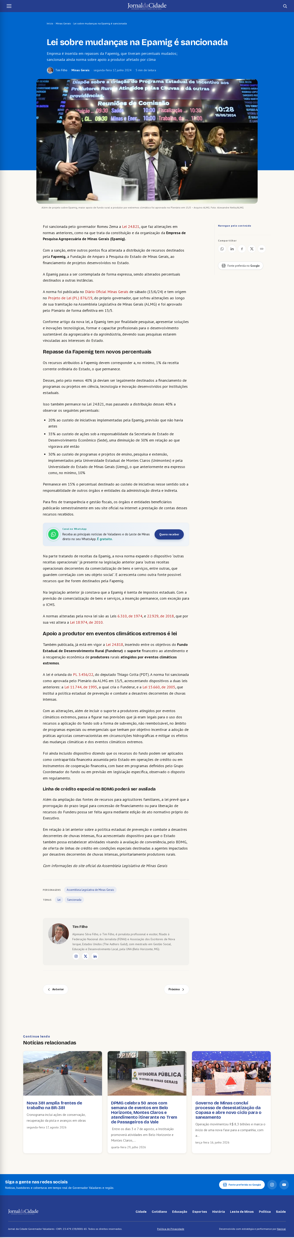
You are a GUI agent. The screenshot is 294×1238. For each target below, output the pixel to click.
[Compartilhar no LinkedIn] (232, 249)
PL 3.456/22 (83, 674)
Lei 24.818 (114, 644)
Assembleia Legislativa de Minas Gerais (90, 890)
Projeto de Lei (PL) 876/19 (70, 297)
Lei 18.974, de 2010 (86, 622)
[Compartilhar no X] (252, 249)
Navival (281, 1228)
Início (50, 23)
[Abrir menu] (9, 6)
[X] (85, 956)
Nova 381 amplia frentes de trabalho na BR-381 (54, 1105)
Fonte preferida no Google (245, 1184)
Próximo (174, 989)
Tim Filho (61, 70)
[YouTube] (284, 1184)
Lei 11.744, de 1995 (80, 686)
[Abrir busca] (285, 6)
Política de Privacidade (170, 1228)
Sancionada (74, 900)
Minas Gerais (63, 23)
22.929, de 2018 (160, 615)
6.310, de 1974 (130, 615)
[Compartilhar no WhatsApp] (222, 249)
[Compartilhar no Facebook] (242, 249)
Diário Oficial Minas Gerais (106, 291)
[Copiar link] (262, 249)
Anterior (58, 989)
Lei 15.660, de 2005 (158, 686)
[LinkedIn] (95, 956)
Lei (59, 900)
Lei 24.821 (130, 226)
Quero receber (169, 534)
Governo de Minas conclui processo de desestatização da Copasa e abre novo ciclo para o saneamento (228, 1110)
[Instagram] (76, 956)
